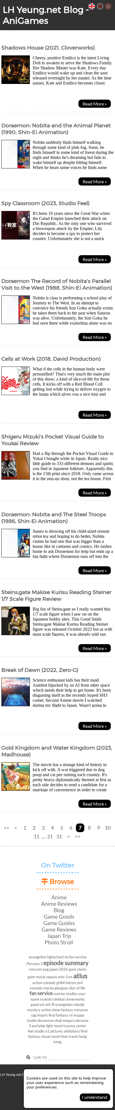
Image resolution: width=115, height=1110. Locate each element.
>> (77, 836)
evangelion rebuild (69, 1004)
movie (40, 977)
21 (50, 836)
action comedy (44, 982)
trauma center (74, 1026)
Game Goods (59, 916)
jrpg (46, 969)
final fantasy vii (61, 1015)
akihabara (72, 1031)
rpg (33, 1015)
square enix (55, 977)
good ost (37, 1004)
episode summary (66, 962)
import (42, 1015)
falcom (71, 982)
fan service (41, 993)
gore (72, 969)
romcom (35, 969)
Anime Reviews (59, 903)
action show (50, 1010)
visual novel (50, 1036)
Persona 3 (35, 963)
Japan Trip (59, 936)
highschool (55, 957)
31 (59, 836)
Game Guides (59, 923)
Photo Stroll (59, 942)
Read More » (95, 103)
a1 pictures (54, 1031)
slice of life (77, 988)
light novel (54, 1026)
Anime (59, 897)
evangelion (37, 957)
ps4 (80, 982)
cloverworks (75, 999)
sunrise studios (65, 993)
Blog (59, 910)
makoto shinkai (52, 999)
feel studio (36, 1031)
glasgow (61, 988)
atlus (80, 975)
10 (108, 828)
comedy (36, 988)
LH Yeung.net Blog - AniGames (46, 15)
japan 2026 (59, 969)
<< (6, 828)
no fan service (75, 957)
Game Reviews (59, 929)
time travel (69, 1036)
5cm (69, 977)
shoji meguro (64, 1020)
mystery (33, 1010)
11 (36, 836)
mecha (48, 988)
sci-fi (49, 1004)
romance (81, 1010)
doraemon (45, 1020)
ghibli (60, 982)
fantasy (67, 1010)
